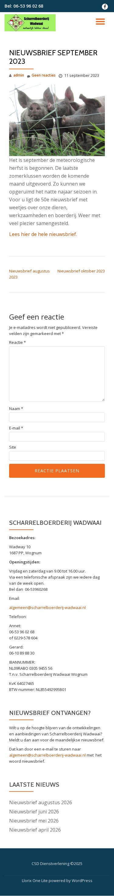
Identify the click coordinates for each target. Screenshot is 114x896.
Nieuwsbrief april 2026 (35, 829)
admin (18, 75)
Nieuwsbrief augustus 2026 (40, 802)
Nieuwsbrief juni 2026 (34, 811)
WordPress (82, 880)
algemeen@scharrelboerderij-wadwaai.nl (47, 607)
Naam (16, 408)
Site (12, 447)
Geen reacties (44, 75)
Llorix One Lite (35, 880)
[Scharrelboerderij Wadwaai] (31, 22)
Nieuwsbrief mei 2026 (34, 820)
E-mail (16, 428)
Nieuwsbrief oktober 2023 (81, 271)
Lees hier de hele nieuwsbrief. (43, 234)
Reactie (17, 342)
